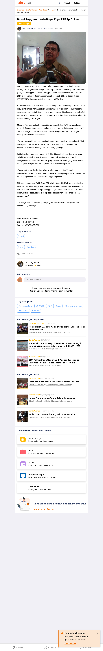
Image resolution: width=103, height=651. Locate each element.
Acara (31, 462)
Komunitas (33, 486)
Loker (31, 450)
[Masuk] (24, 504)
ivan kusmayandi (36, 349)
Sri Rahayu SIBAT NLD (37, 332)
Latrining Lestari (29, 28)
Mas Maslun (34, 365)
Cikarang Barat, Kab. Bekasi (56, 349)
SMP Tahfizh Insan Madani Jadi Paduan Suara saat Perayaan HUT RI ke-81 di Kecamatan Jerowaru (54, 361)
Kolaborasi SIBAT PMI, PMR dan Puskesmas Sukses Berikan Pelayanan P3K (57, 328)
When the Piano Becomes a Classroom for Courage (54, 381)
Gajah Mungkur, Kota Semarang (59, 385)
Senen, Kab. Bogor (45, 28)
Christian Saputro (36, 385)
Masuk (67, 3)
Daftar (76, 3)
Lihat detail (70, 643)
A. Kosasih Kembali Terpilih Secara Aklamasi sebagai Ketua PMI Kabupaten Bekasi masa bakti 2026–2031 (55, 345)
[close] (97, 633)
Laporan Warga (36, 474)
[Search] (59, 3)
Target (21, 236)
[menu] (84, 3)
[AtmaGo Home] (24, 3)
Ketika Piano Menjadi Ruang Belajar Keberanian (52, 398)
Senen (52, 10)
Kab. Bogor (43, 10)
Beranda (20, 10)
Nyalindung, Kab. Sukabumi (59, 332)
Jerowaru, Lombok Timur (51, 365)
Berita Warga (31, 10)
